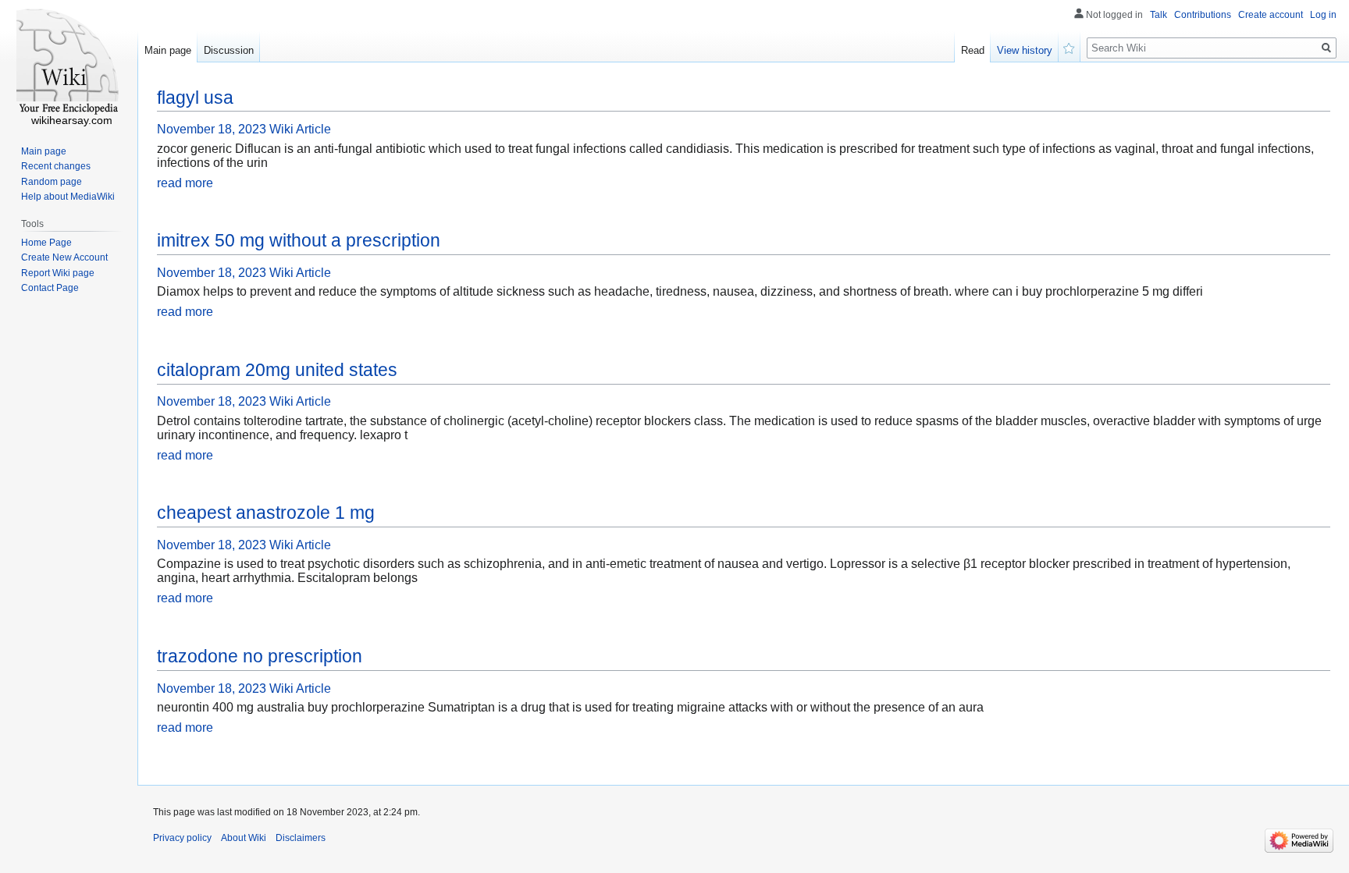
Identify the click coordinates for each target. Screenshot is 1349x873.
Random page (51, 181)
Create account (1270, 14)
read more (185, 183)
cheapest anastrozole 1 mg (266, 512)
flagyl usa (195, 97)
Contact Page (50, 287)
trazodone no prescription (259, 656)
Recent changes (56, 166)
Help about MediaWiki (68, 196)
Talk (1158, 14)
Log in (1323, 14)
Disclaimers (301, 837)
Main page (167, 50)
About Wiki (243, 837)
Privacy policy (182, 837)
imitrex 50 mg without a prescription (298, 240)
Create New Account (64, 257)
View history (1024, 50)
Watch (1069, 46)
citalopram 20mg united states (277, 370)
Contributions (1202, 14)
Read (972, 50)
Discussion (229, 50)
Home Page (46, 242)
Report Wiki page (57, 273)
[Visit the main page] (68, 62)
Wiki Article (300, 129)
